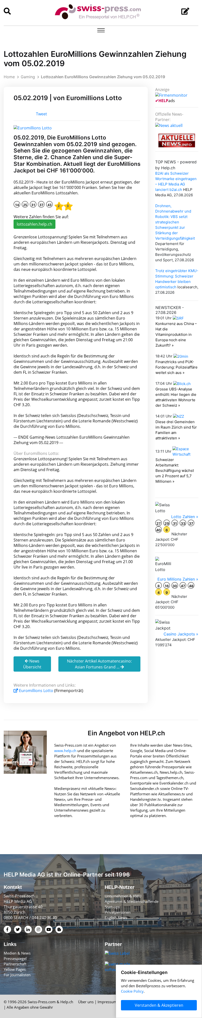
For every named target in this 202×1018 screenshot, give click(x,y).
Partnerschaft (15, 963)
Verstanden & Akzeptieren (159, 1005)
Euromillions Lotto (36, 690)
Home (9, 76)
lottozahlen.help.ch (34, 224)
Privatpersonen (118, 912)
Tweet (41, 114)
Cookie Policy (132, 991)
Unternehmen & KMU (123, 896)
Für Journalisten (17, 974)
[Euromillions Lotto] (33, 127)
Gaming (28, 76)
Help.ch (66, 1001)
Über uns (86, 1001)
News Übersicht (32, 664)
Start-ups (112, 906)
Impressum (107, 1001)
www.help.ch (65, 750)
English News (116, 917)
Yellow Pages (15, 969)
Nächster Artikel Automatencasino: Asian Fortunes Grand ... (99, 664)
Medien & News (17, 953)
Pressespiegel (15, 958)
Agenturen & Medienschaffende (131, 901)
